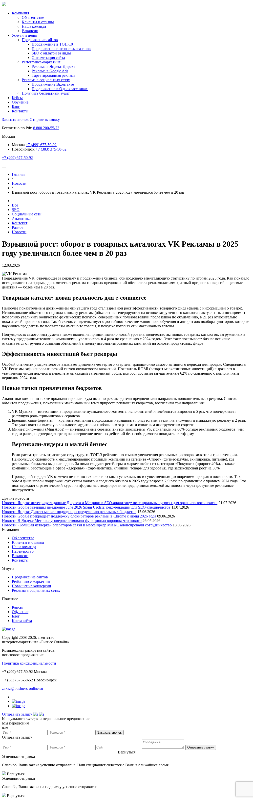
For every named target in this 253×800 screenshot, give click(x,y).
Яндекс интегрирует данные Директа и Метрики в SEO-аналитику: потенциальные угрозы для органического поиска (117, 503)
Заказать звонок (15, 119)
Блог (16, 106)
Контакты (20, 111)
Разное (17, 227)
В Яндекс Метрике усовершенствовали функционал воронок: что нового (80, 520)
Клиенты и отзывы (28, 542)
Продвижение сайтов (30, 577)
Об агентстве (23, 538)
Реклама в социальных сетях (36, 590)
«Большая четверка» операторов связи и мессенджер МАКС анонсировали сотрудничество (95, 525)
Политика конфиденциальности (29, 663)
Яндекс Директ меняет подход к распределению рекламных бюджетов (77, 512)
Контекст (19, 223)
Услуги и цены (24, 35)
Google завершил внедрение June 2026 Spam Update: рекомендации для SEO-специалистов (94, 507)
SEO (16, 209)
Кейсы (17, 98)
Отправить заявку (45, 119)
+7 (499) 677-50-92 (41, 145)
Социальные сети (27, 214)
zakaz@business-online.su (22, 688)
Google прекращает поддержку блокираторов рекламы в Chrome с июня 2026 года (87, 516)
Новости (19, 232)
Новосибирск (23, 149)
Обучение (20, 102)
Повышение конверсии (31, 586)
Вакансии (20, 556)
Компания (20, 13)
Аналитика (21, 218)
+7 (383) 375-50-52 (51, 149)
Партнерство (23, 551)
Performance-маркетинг (31, 581)
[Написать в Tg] (36, 714)
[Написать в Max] (41, 714)
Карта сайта (22, 621)
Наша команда (24, 547)
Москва (19, 145)
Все (15, 205)
